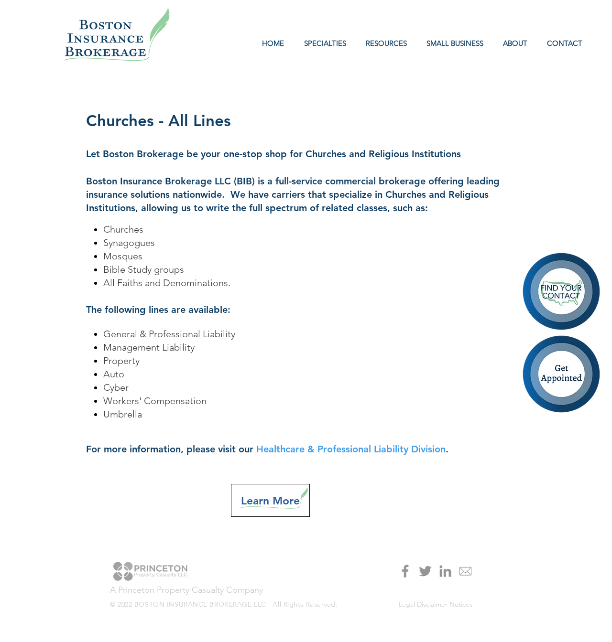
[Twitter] (425, 571)
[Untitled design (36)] (465, 571)
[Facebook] (405, 571)
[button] (383, 43)
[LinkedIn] (445, 571)
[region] (562, 375)
